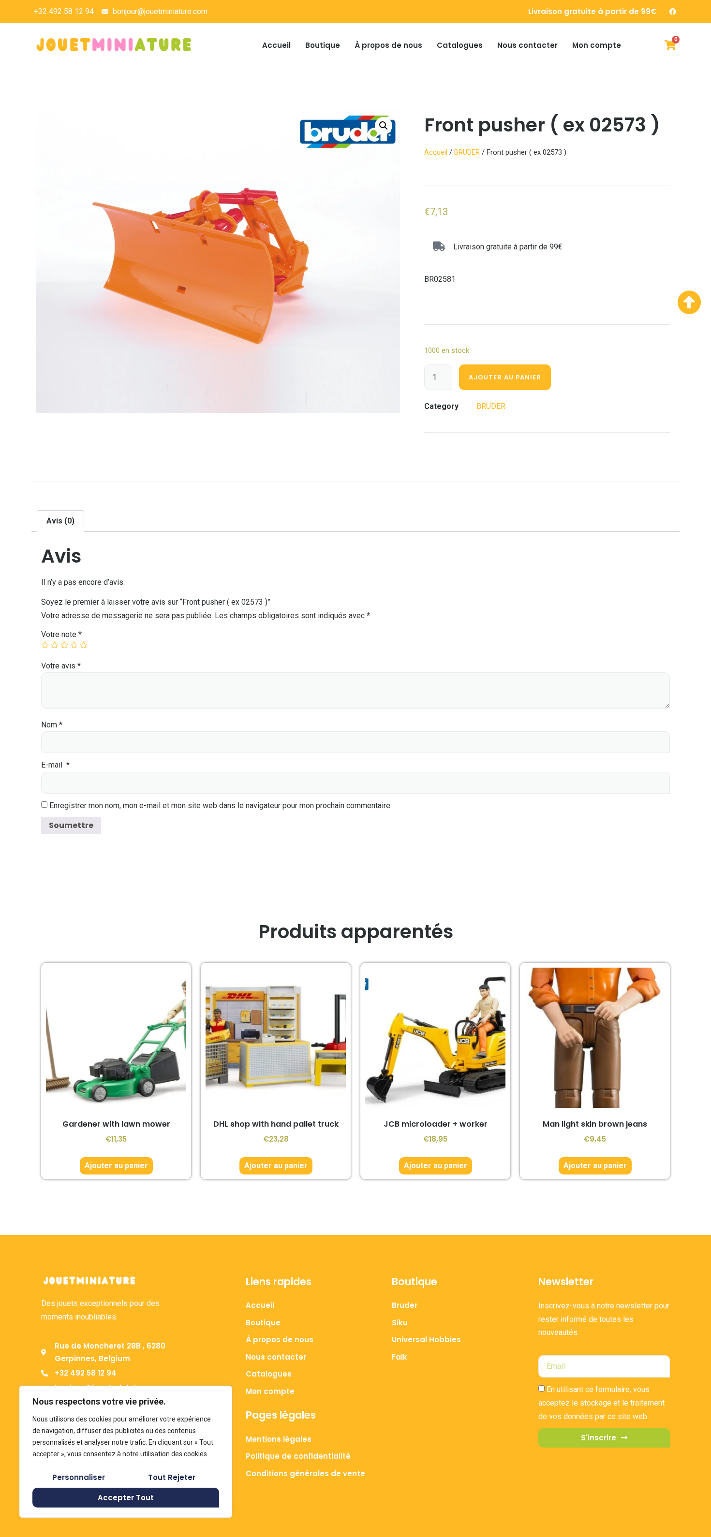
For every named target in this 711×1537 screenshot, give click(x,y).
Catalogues (460, 45)
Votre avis (61, 665)
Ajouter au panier (505, 377)
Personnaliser (78, 1477)
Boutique (322, 45)
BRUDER (467, 152)
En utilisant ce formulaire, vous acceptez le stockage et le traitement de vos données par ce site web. (601, 1403)
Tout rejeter (171, 1477)
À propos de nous (388, 45)
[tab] (60, 521)
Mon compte (596, 45)
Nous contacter (527, 45)
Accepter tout (126, 1498)
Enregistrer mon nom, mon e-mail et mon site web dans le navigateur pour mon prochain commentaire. (220, 805)
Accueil (276, 45)
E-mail (55, 764)
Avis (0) (60, 520)
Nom (51, 724)
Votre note (61, 634)
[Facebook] (673, 11)
